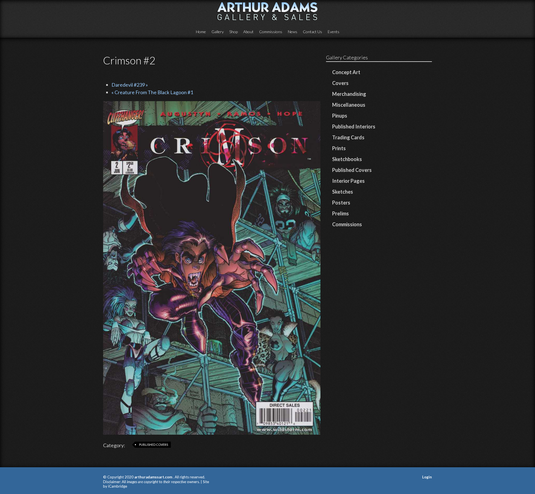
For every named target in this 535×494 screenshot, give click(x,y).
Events (333, 31)
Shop (233, 31)
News (292, 31)
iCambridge (117, 486)
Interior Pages (348, 181)
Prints (339, 148)
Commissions (270, 31)
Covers (340, 83)
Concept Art (346, 72)
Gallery (217, 31)
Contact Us (312, 31)
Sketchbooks (347, 159)
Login (427, 477)
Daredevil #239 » (129, 85)
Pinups (339, 116)
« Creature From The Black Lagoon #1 (152, 92)
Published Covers (153, 444)
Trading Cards (348, 137)
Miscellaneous (348, 105)
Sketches (342, 192)
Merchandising (349, 94)
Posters (341, 202)
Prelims (340, 213)
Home (201, 31)
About (248, 31)
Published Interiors (353, 126)
